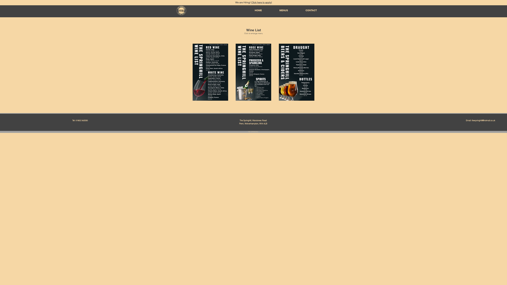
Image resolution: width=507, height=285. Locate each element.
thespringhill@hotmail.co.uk (483, 120)
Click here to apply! (261, 2)
